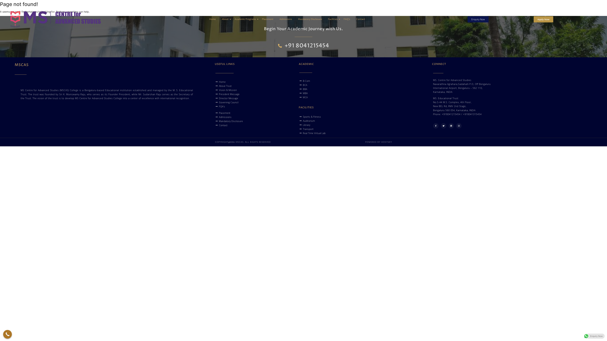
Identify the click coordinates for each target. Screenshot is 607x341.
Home (212, 19)
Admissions (285, 19)
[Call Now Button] (7, 334)
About (225, 19)
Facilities (333, 19)
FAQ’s (347, 19)
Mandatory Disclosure (310, 19)
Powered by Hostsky (378, 142)
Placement (267, 19)
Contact (360, 19)
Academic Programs (245, 19)
